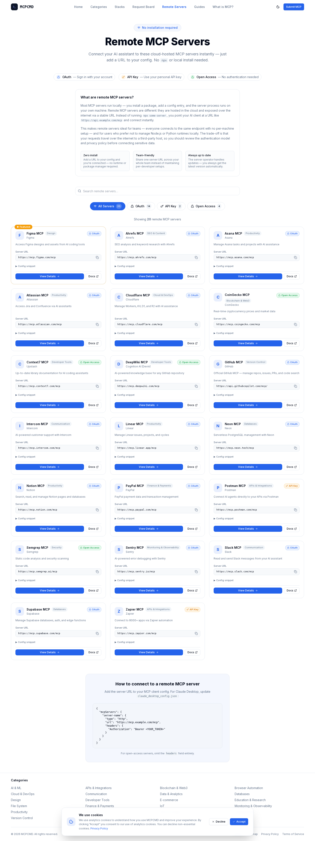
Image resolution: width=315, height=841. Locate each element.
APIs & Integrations (99, 788)
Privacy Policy (99, 828)
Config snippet (25, 266)
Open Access (208, 206)
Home (78, 7)
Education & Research (250, 800)
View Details (48, 276)
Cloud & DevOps (22, 794)
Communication (96, 794)
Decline (220, 821)
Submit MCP (294, 6)
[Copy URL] (97, 257)
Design (16, 800)
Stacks (120, 7)
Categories (98, 7)
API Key (173, 206)
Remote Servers (174, 7)
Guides (199, 7)
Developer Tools (98, 800)
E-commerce (169, 800)
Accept (241, 821)
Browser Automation (249, 788)
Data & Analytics (171, 794)
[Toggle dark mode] (278, 7)
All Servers (109, 206)
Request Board (143, 7)
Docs (91, 276)
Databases (242, 794)
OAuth (142, 206)
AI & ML (16, 788)
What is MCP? (223, 7)
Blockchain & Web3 (174, 788)
